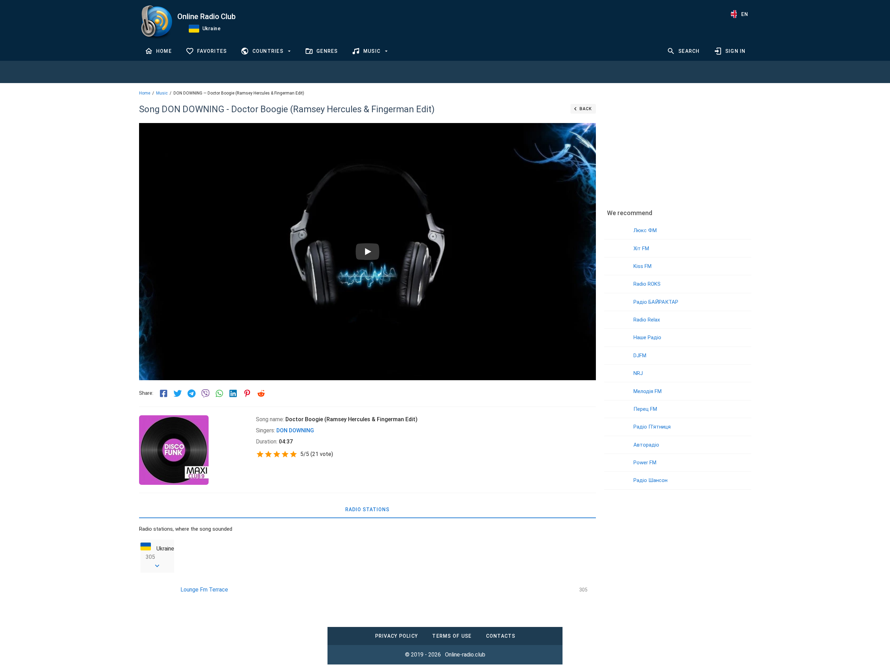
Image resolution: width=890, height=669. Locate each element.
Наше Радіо (647, 337)
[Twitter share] (177, 393)
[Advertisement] (677, 151)
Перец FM (645, 409)
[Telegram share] (191, 393)
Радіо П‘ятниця (652, 427)
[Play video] (367, 251)
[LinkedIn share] (233, 393)
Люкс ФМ (645, 230)
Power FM (644, 462)
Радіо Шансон (650, 480)
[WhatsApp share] (219, 393)
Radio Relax (646, 320)
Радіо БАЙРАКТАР (655, 302)
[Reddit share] (261, 393)
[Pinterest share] (247, 393)
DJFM (639, 355)
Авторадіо (646, 445)
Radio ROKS (647, 284)
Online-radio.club (465, 654)
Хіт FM (641, 248)
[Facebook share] (163, 393)
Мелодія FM (647, 391)
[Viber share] (205, 393)
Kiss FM (642, 266)
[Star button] (260, 454)
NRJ (638, 373)
